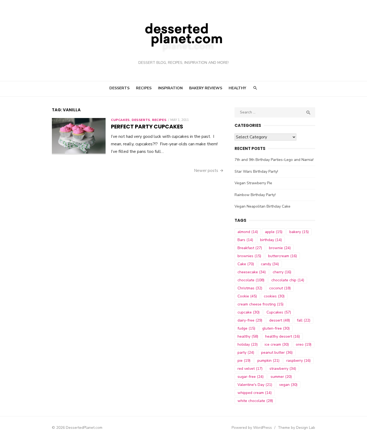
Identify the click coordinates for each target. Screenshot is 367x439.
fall (303, 320)
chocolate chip (287, 280)
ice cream (277, 344)
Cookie (247, 296)
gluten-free (276, 328)
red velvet (250, 368)
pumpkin (268, 360)
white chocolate (255, 400)
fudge (246, 328)
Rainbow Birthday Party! (255, 194)
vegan (288, 384)
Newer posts (206, 170)
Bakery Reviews (205, 88)
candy (270, 264)
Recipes (144, 88)
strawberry (282, 368)
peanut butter (277, 352)
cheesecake (252, 272)
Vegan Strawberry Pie (253, 183)
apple (273, 231)
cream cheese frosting (260, 304)
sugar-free (251, 376)
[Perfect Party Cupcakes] (79, 136)
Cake (246, 264)
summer (281, 376)
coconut (280, 288)
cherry (282, 272)
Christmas (250, 288)
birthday (271, 239)
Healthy (237, 88)
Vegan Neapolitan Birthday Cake (262, 206)
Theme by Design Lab (296, 427)
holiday (248, 344)
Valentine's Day (255, 384)
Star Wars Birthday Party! (256, 171)
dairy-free (250, 320)
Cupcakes (120, 120)
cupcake (249, 312)
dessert (279, 320)
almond (248, 231)
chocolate (251, 280)
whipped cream (255, 392)
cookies (274, 296)
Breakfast (250, 247)
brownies (249, 256)
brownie (280, 247)
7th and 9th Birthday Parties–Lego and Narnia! (274, 159)
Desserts (119, 88)
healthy (248, 336)
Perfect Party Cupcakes (147, 126)
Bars (245, 239)
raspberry (298, 360)
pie (244, 360)
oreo (303, 344)
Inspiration (170, 88)
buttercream (282, 256)
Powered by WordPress (252, 427)
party (246, 352)
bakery (299, 231)
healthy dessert (282, 336)
